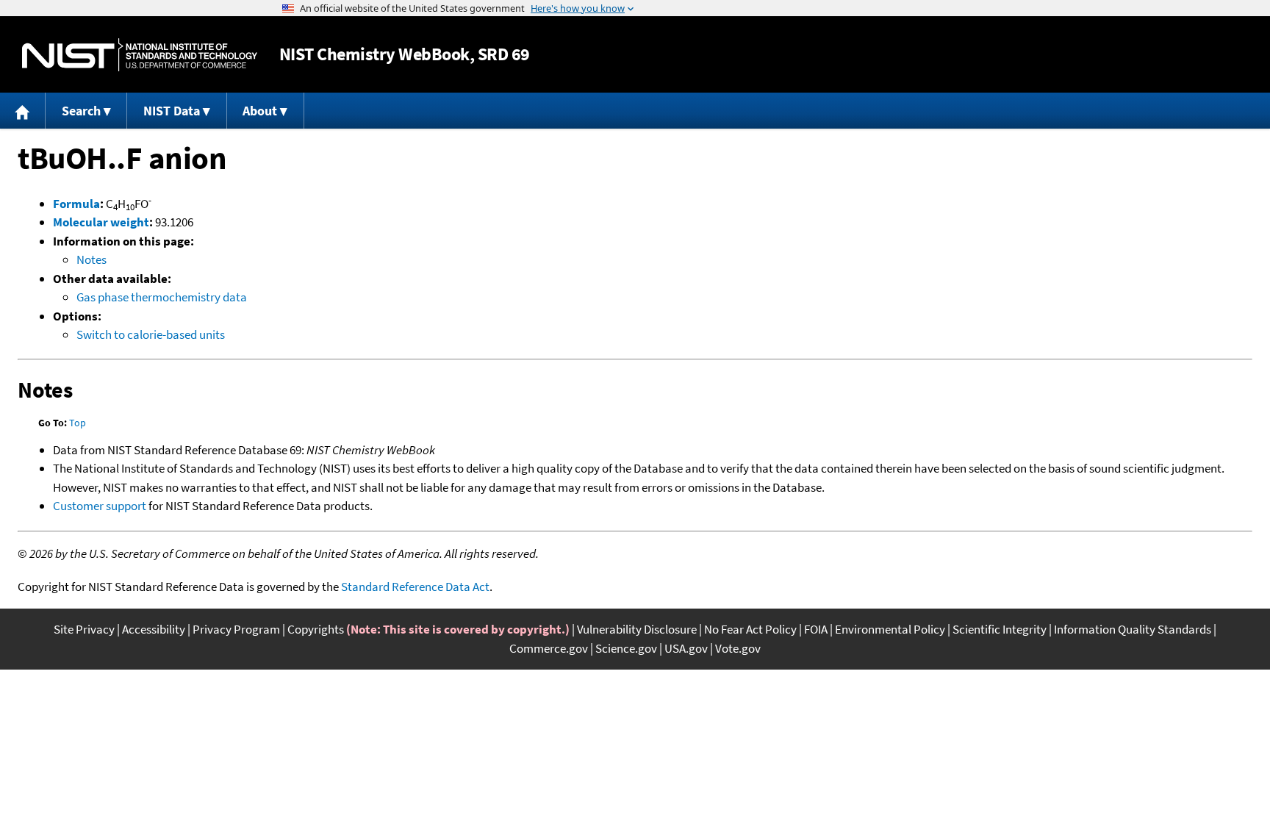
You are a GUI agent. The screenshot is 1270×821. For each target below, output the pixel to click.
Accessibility (153, 629)
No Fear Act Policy (750, 629)
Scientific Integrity (999, 629)
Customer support (99, 506)
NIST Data (171, 110)
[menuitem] (23, 111)
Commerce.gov (548, 648)
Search (81, 110)
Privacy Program (236, 629)
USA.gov (686, 648)
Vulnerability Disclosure (637, 629)
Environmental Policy (890, 629)
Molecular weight (101, 222)
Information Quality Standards (1132, 629)
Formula (76, 204)
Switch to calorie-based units (150, 334)
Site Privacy (84, 629)
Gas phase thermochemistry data (161, 297)
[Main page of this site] (23, 111)
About (260, 110)
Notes (91, 259)
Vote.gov (738, 648)
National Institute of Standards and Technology (139, 54)
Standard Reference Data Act (415, 586)
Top (77, 422)
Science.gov (626, 648)
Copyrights (315, 629)
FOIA (816, 629)
